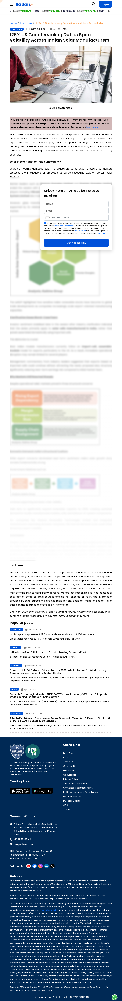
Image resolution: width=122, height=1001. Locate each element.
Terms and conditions (75, 783)
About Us (68, 761)
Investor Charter (72, 800)
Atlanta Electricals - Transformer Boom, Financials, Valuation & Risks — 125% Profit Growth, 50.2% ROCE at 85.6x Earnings (60, 719)
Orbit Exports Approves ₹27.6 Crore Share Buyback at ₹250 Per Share (52, 634)
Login (105, 4)
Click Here (101, 233)
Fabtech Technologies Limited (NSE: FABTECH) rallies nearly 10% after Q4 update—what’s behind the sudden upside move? (60, 695)
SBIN (85, 10)
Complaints (69, 774)
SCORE (67, 809)
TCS (20, 10)
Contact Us (69, 766)
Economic (16, 29)
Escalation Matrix (72, 796)
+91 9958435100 (22, 839)
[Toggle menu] (12, 4)
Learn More (92, 126)
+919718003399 (78, 997)
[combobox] (47, 217)
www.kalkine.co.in (48, 910)
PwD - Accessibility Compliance (80, 792)
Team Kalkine (37, 28)
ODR (65, 805)
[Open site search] (93, 4)
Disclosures (69, 770)
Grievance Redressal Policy (78, 787)
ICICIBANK (52, 10)
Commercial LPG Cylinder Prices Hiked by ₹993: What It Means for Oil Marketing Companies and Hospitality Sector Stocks (58, 672)
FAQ (65, 757)
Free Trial (68, 753)
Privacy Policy (80, 231)
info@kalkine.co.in (23, 844)
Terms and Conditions (63, 226)
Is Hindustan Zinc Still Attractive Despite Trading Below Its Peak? (49, 652)
